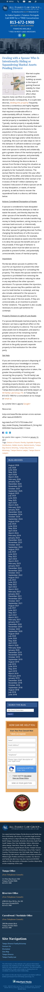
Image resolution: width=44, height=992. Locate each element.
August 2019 (13, 662)
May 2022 (12, 584)
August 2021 (13, 605)
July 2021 (12, 608)
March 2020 (13, 645)
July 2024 (12, 523)
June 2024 (12, 526)
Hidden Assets (17, 445)
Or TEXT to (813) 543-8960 (22, 26)
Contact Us (6, 946)
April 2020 (12, 643)
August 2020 (13, 633)
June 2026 (12, 470)
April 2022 (12, 587)
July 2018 (12, 692)
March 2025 (13, 505)
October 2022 (14, 573)
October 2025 (14, 488)
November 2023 (15, 542)
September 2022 (15, 575)
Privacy (19, 770)
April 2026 (12, 474)
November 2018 (15, 683)
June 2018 (12, 694)
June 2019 (12, 666)
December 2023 (15, 540)
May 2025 (12, 500)
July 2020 (12, 636)
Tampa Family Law (9, 957)
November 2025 (15, 486)
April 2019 (12, 671)
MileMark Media (22, 989)
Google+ (27, 404)
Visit (30, 1)
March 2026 (13, 477)
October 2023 (14, 545)
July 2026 (12, 467)
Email (24, 1)
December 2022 (15, 568)
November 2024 (15, 514)
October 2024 (14, 516)
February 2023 (14, 563)
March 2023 (13, 561)
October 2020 (14, 629)
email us (8, 398)
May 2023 (12, 556)
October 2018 (14, 685)
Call (18, 1)
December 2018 (15, 680)
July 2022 (12, 580)
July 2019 (12, 664)
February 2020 (14, 647)
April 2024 (12, 530)
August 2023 (13, 549)
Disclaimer (6, 949)
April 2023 (12, 559)
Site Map (5, 952)
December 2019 (15, 652)
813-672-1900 (22, 22)
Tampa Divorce (7, 954)
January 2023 (14, 566)
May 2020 (12, 641)
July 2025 (12, 495)
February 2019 (14, 676)
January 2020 (14, 650)
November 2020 (15, 626)
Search (35, 1)
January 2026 (14, 481)
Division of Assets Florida (16, 442)
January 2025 (14, 509)
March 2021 (13, 617)
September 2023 (15, 547)
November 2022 (15, 570)
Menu (11, 1)
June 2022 (12, 582)
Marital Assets (29, 445)
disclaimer (27, 776)
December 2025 (15, 484)
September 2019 (15, 659)
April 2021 (12, 615)
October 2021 (14, 601)
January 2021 (14, 622)
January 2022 (14, 594)
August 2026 (13, 465)
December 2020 (15, 624)
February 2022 (14, 591)
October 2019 (14, 657)
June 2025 (12, 498)
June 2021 (12, 610)
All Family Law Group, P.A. (13, 393)
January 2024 (14, 538)
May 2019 (12, 669)
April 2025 (12, 502)
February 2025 (14, 507)
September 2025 (15, 491)
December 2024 (15, 512)
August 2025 (13, 493)
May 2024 (12, 528)
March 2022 (13, 589)
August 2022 (13, 577)
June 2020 (12, 638)
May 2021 (12, 612)
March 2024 (13, 533)
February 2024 (14, 535)
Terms (23, 770)
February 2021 (14, 619)
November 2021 (15, 598)
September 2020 (15, 631)
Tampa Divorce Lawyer (19, 450)
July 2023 (12, 552)
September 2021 (15, 603)
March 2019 (13, 673)
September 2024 (15, 519)
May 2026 (12, 472)
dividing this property (19, 102)
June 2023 (12, 554)
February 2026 (14, 479)
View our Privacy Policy (21, 778)
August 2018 (13, 690)
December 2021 (15, 596)
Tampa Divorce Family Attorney (14, 943)
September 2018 (15, 687)
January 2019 (14, 678)
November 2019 (15, 654)
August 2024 (13, 521)
